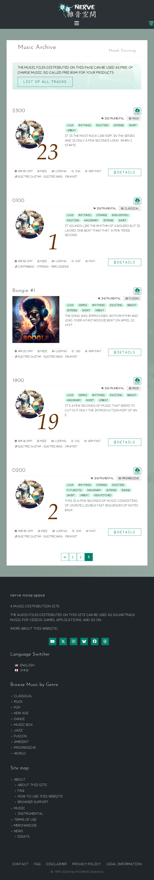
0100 (18, 200)
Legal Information (124, 864)
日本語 (24, 670)
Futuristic (74, 490)
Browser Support (33, 802)
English (27, 665)
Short (133, 125)
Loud (70, 125)
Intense (119, 125)
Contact (20, 864)
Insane (126, 490)
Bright (132, 305)
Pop (17, 707)
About (20, 779)
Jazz (18, 730)
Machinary (91, 220)
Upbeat (71, 130)
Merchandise (25, 825)
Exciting (102, 125)
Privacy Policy (86, 864)
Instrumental (114, 118)
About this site (32, 785)
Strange (101, 215)
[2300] (35, 139)
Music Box (23, 724)
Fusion (134, 298)
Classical (132, 208)
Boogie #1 (23, 290)
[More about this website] (34, 628)
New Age (21, 713)
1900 (18, 380)
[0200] (35, 499)
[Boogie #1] (35, 319)
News (18, 831)
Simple (83, 305)
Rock (136, 118)
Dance (19, 719)
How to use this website (40, 796)
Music (19, 808)
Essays (24, 836)
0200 (19, 470)
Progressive (130, 478)
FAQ (21, 790)
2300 (18, 110)
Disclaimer (56, 864)
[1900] (35, 409)
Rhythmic (85, 125)
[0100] (35, 229)
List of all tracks (45, 81)
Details (126, 172)
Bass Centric (120, 215)
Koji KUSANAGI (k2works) (86, 871)
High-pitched (102, 495)
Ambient (21, 741)
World (20, 753)
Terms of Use (25, 819)
